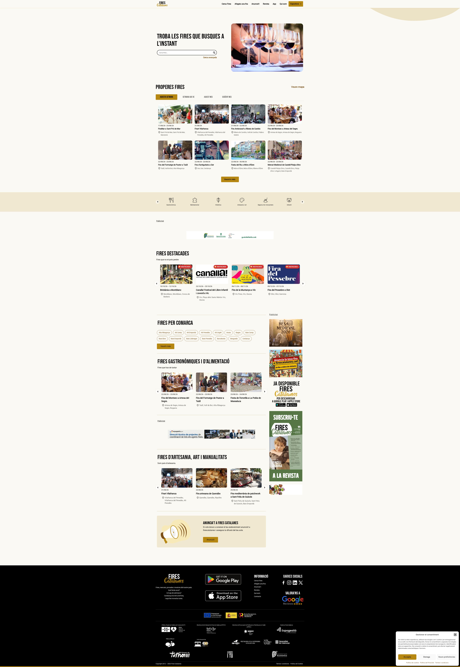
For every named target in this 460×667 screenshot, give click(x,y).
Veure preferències (446, 657)
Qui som (283, 4)
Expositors (294, 4)
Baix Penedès (207, 339)
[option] (171, 202)
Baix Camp (249, 333)
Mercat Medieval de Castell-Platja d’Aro (284, 165)
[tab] (166, 97)
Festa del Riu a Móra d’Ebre (242, 165)
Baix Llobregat (191, 339)
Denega (426, 657)
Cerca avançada (210, 57)
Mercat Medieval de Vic (279, 290)
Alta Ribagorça (164, 333)
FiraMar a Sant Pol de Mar (169, 129)
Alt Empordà (191, 333)
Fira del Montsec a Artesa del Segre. (283, 129)
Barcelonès (221, 339)
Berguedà (234, 339)
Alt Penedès (205, 333)
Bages (238, 333)
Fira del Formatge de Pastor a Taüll (173, 165)
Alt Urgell (218, 333)
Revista (266, 4)
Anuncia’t (255, 4)
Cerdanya (246, 339)
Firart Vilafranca (201, 129)
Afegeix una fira (241, 4)
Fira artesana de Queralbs (208, 493)
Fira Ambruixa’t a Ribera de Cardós (245, 129)
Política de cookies (412, 663)
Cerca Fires (226, 4)
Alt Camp (178, 333)
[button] (455, 634)
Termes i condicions (441, 663)
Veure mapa (297, 86)
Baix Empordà (176, 339)
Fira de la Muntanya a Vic (208, 290)
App (274, 4)
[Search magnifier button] (214, 52)
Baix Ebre (162, 339)
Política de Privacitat (427, 663)
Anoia (228, 333)
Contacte (257, 596)
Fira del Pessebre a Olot (243, 290)
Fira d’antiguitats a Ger (204, 165)
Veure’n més (166, 346)
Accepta (407, 657)
